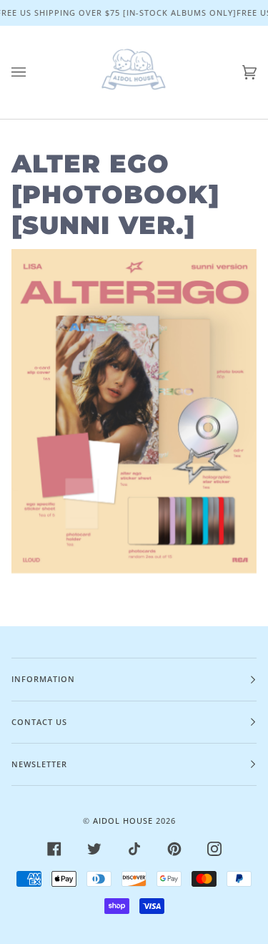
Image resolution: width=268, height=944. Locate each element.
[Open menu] (32, 72)
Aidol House (123, 820)
